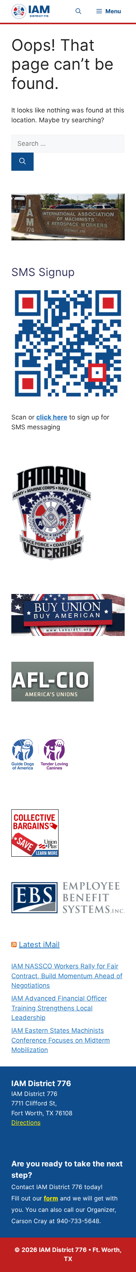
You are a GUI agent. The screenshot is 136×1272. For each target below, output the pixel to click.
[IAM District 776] (30, 11)
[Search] (22, 162)
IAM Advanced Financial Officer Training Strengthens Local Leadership (59, 1008)
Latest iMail (39, 944)
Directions (25, 1122)
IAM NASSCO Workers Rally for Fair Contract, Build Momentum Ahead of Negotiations (66, 975)
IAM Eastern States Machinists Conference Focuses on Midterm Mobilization (60, 1040)
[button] (78, 11)
